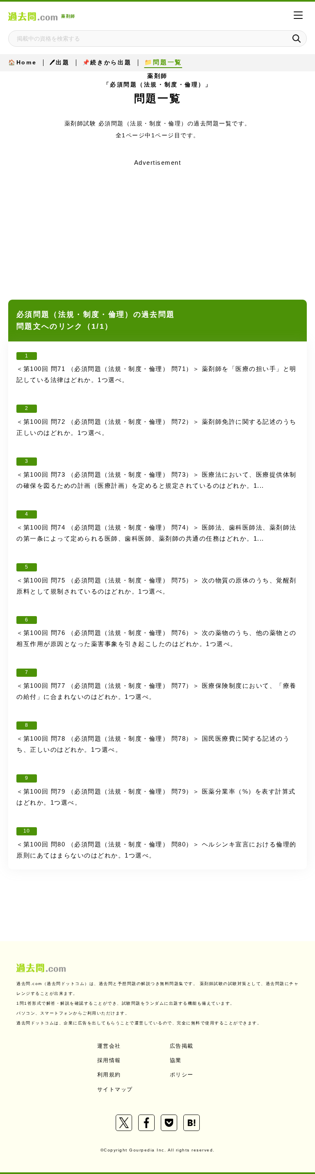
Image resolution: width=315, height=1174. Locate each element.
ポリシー (182, 1075)
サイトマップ (115, 1089)
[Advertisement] (157, 226)
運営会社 (109, 1046)
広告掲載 (182, 1046)
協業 (176, 1060)
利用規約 (109, 1075)
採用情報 (109, 1060)
